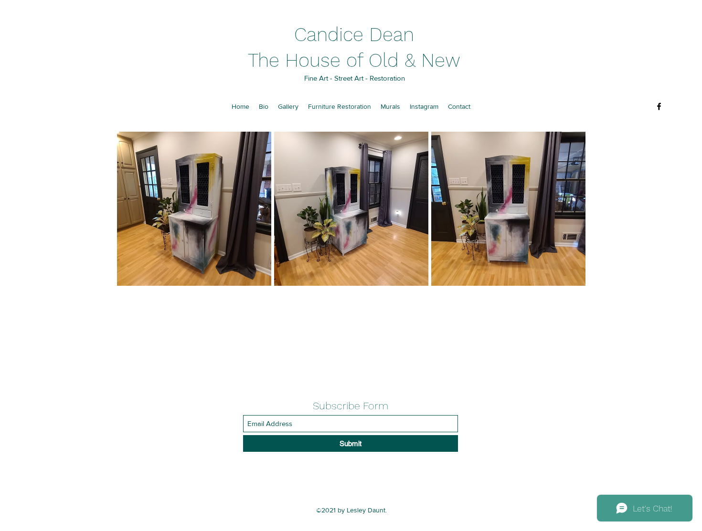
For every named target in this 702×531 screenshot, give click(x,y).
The (266, 60)
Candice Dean (354, 34)
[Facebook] (659, 106)
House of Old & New (372, 60)
